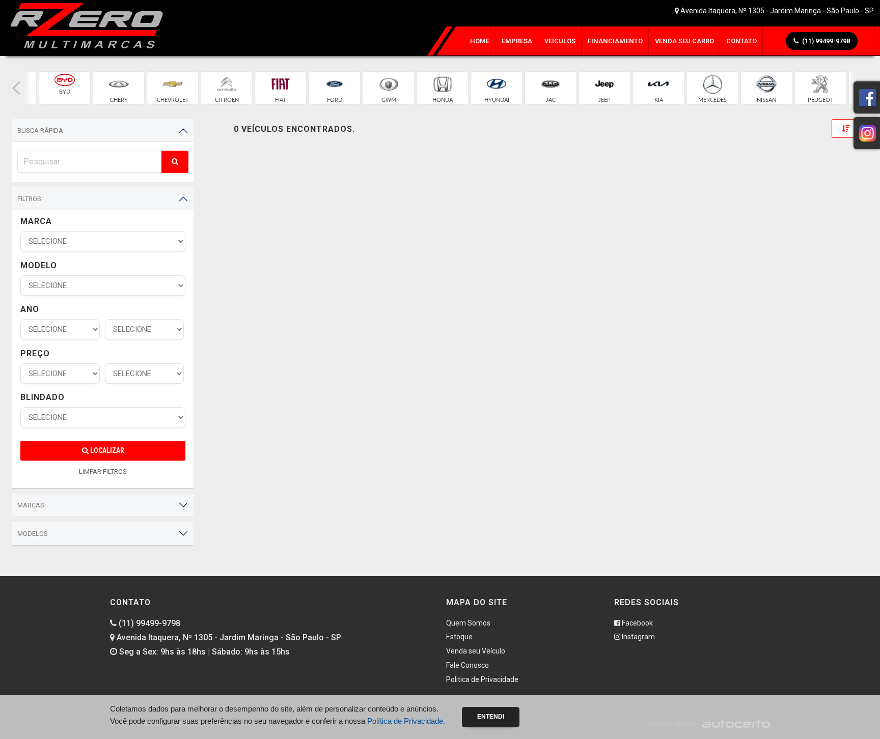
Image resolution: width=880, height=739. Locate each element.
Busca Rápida (40, 130)
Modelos (32, 533)
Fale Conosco (467, 665)
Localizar (106, 450)
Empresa (517, 41)
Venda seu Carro (684, 41)
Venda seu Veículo (475, 651)
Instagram (637, 637)
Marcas (30, 505)
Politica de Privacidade (482, 679)
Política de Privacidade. (406, 721)
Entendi (490, 716)
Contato (741, 41)
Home (479, 41)
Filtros (29, 199)
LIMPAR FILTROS (103, 471)
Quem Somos (468, 623)
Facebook (636, 623)
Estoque (459, 637)
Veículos (559, 41)
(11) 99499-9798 (148, 623)
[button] (16, 88)
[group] (65, 88)
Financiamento (615, 41)
